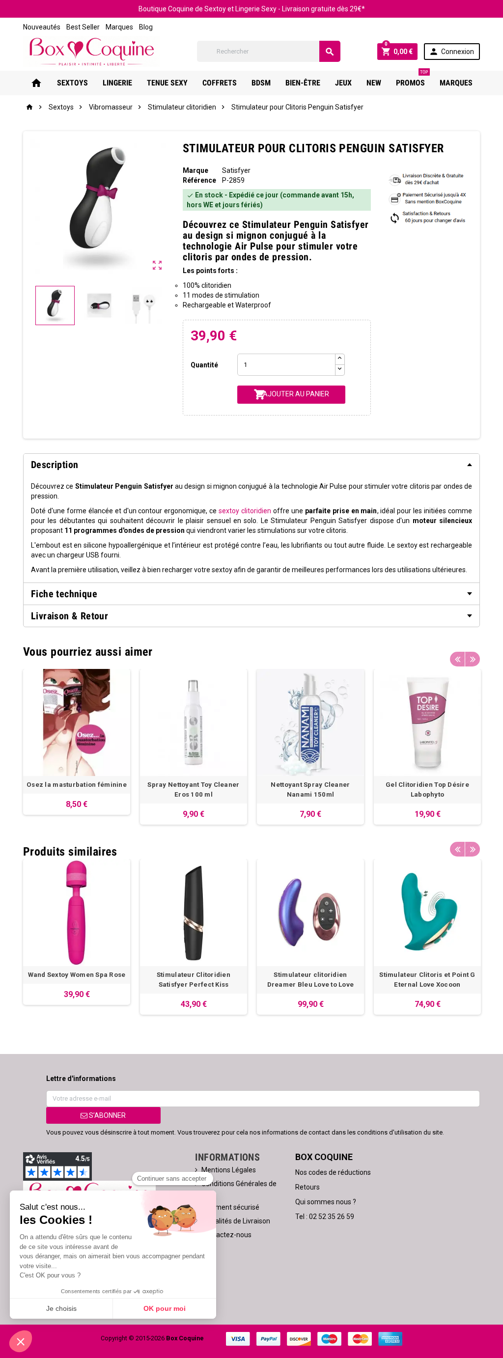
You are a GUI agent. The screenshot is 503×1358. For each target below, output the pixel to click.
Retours (307, 1187)
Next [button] (472, 659)
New (373, 82)
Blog (146, 27)
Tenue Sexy (167, 82)
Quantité (204, 365)
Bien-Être (302, 82)
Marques (119, 27)
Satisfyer (236, 170)
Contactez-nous (226, 1235)
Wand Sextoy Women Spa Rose (77, 974)
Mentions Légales (228, 1170)
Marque (195, 170)
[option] (76, 742)
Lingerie (117, 82)
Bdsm (261, 82)
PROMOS (412, 79)
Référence (199, 180)
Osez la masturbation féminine (77, 784)
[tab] (251, 464)
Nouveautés (41, 27)
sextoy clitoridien (245, 511)
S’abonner (106, 1115)
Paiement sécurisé (230, 1207)
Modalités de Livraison (235, 1221)
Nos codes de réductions (333, 1172)
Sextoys (72, 82)
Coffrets (219, 82)
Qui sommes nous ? (325, 1202)
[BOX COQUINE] (91, 51)
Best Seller (83, 27)
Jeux (343, 82)
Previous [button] (457, 659)
